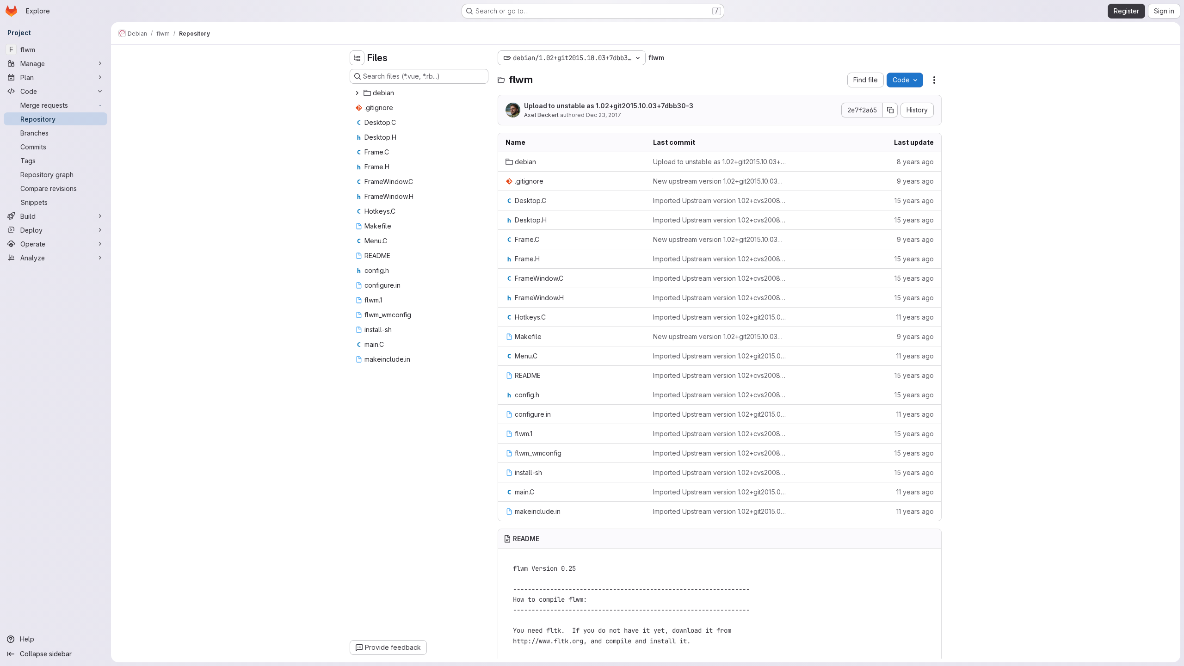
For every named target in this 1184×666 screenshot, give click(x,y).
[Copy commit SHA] (890, 110)
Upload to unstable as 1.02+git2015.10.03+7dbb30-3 (608, 106)
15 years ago (914, 200)
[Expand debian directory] (357, 93)
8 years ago (915, 162)
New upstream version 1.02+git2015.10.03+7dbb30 (719, 181)
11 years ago (915, 317)
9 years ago (915, 181)
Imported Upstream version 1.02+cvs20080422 (719, 200)
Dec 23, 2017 (603, 114)
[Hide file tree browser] (357, 57)
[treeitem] (420, 93)
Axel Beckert (541, 114)
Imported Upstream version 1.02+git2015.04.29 (719, 317)
